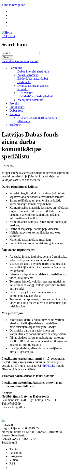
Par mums (15, 68)
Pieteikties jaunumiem (15, 61)
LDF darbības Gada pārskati (35, 96)
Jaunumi (14, 114)
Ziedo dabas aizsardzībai (32, 78)
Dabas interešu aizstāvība (33, 71)
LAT (4, 36)
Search (6, 53)
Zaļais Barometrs (27, 75)
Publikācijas (16, 107)
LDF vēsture (25, 92)
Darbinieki (24, 82)
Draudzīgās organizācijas (33, 85)
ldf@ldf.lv (48, 365)
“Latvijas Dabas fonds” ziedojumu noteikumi (30, 414)
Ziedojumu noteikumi (30, 100)
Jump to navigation (13, 5)
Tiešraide (15, 124)
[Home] (7, 32)
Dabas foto (16, 110)
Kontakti (22, 89)
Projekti (14, 103)
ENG (11, 36)
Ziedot (34, 61)
